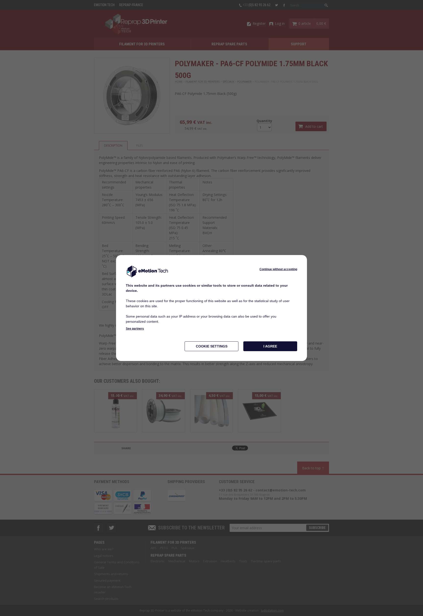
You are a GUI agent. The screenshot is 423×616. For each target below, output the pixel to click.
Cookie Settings (211, 346)
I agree (270, 346)
